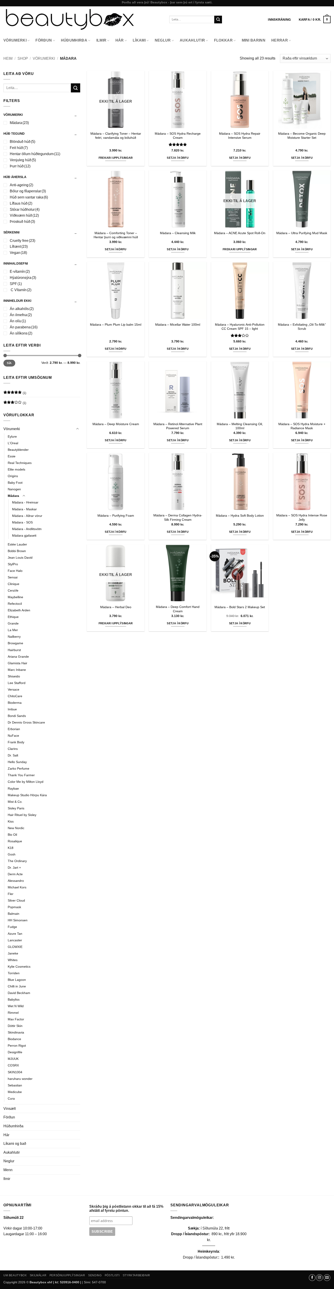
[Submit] (218, 19)
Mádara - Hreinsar (25, 502)
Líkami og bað (14, 1143)
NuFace (13, 735)
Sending (95, 1275)
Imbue (12, 709)
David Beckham (19, 993)
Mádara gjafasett (24, 535)
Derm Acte (15, 874)
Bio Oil (12, 834)
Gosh (11, 854)
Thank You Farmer (21, 775)
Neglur (163, 40)
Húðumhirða (74, 40)
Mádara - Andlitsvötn (27, 529)
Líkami (139, 40)
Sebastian (15, 1085)
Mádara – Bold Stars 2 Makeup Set (239, 607)
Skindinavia (16, 1032)
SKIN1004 (15, 1072)
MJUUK (13, 1059)
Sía (9, 363)
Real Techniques (20, 463)
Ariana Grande (18, 656)
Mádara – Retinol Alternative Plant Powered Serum (177, 426)
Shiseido (14, 676)
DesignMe (15, 1052)
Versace (13, 689)
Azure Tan (15, 933)
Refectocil (15, 603)
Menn (7, 1170)
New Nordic (16, 828)
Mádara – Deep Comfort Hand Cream (177, 609)
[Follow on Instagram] (319, 1277)
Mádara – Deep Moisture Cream (115, 424)
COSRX (13, 1065)
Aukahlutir (192, 40)
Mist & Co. (15, 801)
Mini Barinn (254, 40)
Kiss (11, 821)
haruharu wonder (20, 1079)
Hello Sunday (17, 762)
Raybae (13, 788)
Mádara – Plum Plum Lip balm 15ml (115, 324)
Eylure (12, 436)
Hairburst (14, 650)
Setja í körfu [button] (178, 157)
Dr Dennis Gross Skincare (26, 722)
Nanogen (14, 489)
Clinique (13, 584)
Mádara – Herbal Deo (115, 607)
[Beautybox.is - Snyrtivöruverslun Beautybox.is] (82, 19)
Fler (10, 894)
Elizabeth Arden (19, 610)
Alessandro (16, 880)
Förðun (43, 40)
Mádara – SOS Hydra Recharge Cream (178, 136)
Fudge (12, 927)
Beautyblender (18, 449)
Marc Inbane (17, 670)
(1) (14, 394)
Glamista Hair (17, 663)
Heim (7, 58)
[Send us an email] (327, 1277)
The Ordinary (17, 861)
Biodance (14, 1039)
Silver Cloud (16, 900)
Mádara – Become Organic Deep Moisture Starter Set (302, 136)
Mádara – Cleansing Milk (178, 233)
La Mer (13, 630)
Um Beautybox (15, 1275)
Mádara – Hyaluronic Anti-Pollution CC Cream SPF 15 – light (239, 327)
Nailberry (14, 636)
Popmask (14, 907)
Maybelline (15, 597)
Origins (13, 476)
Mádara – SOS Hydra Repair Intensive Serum (239, 136)
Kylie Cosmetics (19, 966)
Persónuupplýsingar (67, 1275)
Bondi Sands (17, 716)
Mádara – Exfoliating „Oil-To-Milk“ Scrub (302, 327)
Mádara (13, 496)
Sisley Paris (16, 808)
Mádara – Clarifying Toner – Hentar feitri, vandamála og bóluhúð (115, 136)
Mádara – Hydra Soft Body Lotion (240, 515)
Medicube (15, 1092)
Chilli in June (17, 986)
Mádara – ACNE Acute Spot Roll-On (239, 233)
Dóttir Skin (15, 1026)
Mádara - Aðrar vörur (27, 516)
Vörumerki (15, 40)
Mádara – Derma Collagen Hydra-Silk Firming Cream (177, 517)
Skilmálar (38, 1275)
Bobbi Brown (17, 551)
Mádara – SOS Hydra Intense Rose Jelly (301, 517)
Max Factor (16, 1019)
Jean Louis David (20, 557)
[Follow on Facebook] (312, 1277)
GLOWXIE (15, 947)
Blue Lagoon (17, 980)
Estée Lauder (17, 544)
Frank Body (16, 742)
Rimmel (13, 1012)
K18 (10, 848)
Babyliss (14, 999)
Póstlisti (112, 1275)
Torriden (14, 973)
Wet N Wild (16, 1006)
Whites (12, 960)
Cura (11, 1098)
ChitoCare (15, 696)
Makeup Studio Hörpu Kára (27, 795)
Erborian (14, 729)
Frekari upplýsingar (116, 157)
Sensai (12, 577)
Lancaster (15, 940)
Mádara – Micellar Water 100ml (177, 324)
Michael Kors (17, 887)
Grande (13, 623)
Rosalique (15, 841)
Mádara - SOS (22, 522)
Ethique (13, 617)
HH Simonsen (17, 920)
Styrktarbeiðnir (136, 1275)
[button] (315, 19)
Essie (11, 456)
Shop (22, 58)
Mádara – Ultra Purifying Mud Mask (301, 233)
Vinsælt (9, 1109)
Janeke (13, 953)
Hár (119, 40)
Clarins (13, 749)
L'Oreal (13, 443)
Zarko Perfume (18, 768)
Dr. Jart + (14, 867)
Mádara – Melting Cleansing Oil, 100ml (240, 426)
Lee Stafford (16, 683)
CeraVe (13, 590)
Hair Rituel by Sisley (22, 815)
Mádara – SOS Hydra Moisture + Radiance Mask (301, 426)
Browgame (15, 643)
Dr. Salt (13, 755)
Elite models (16, 469)
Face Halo (15, 571)
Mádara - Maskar (24, 509)
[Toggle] (77, 429)
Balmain (13, 913)
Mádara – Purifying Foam (115, 515)
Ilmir (101, 40)
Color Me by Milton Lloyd (25, 781)
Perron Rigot (17, 1045)
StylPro (13, 564)
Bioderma (15, 702)
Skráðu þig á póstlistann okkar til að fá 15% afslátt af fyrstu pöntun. (126, 1208)
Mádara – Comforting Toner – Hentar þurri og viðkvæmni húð (116, 235)
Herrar (279, 40)
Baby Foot (15, 482)
